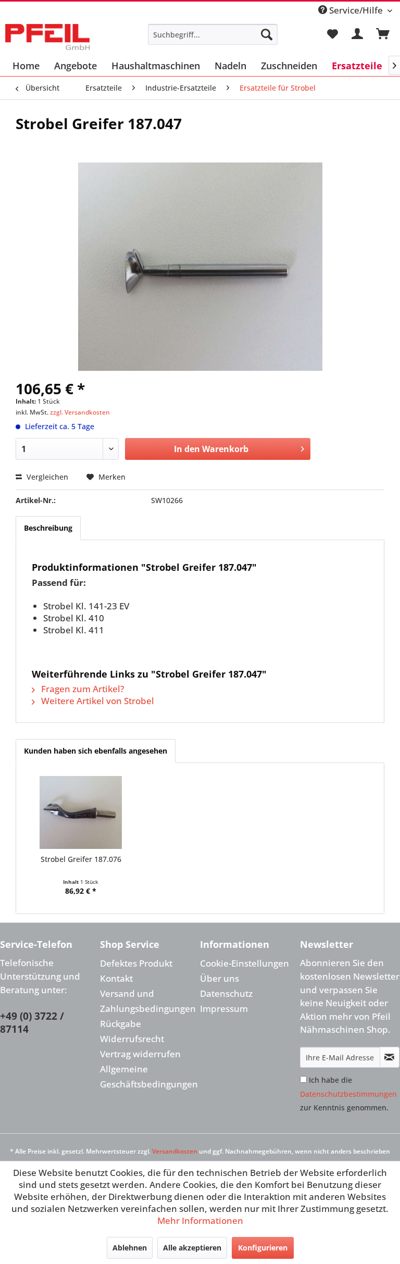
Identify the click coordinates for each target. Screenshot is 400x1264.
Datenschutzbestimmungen (348, 1094)
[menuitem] (213, 34)
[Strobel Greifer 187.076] (81, 812)
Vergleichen (46, 477)
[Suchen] (267, 34)
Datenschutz (226, 993)
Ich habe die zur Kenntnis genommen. (348, 1093)
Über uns (219, 978)
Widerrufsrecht (132, 1039)
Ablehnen (130, 1248)
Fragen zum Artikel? (81, 689)
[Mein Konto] (357, 34)
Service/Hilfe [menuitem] (356, 10)
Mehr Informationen (200, 1221)
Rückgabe (120, 1024)
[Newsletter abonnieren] (389, 1057)
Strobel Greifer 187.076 (81, 859)
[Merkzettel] (332, 34)
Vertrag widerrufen (140, 1054)
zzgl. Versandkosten (80, 412)
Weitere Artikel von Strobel (96, 701)
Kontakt (116, 978)
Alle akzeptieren (192, 1248)
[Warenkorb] (383, 34)
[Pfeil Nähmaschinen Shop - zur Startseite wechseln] (47, 37)
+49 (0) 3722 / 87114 (32, 1022)
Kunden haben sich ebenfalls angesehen (95, 751)
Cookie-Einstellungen (244, 963)
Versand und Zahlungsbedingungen (147, 1001)
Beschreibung (48, 528)
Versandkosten (174, 1151)
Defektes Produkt (136, 963)
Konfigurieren (263, 1248)
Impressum (224, 1009)
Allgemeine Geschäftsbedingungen (147, 1076)
